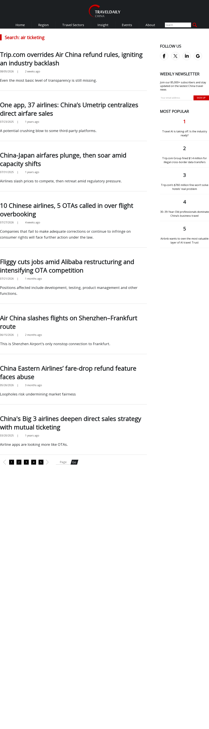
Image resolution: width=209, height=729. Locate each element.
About (150, 25)
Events (127, 25)
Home (20, 25)
